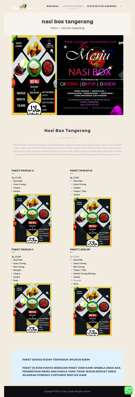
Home (54, 28)
